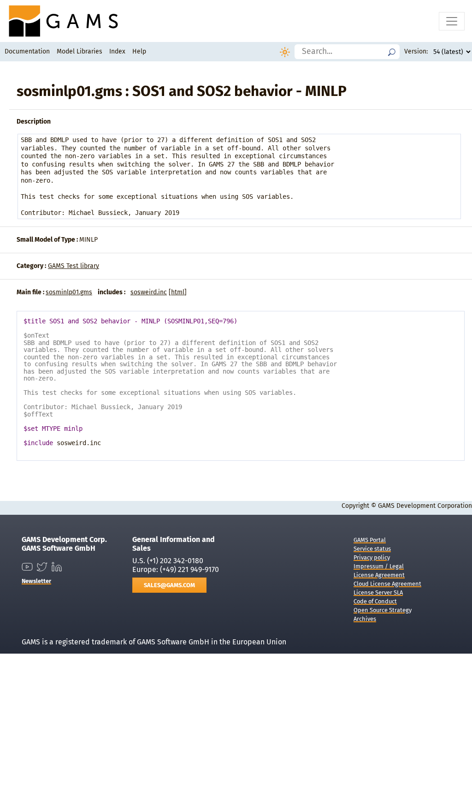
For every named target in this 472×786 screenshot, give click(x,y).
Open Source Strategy (383, 610)
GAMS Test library (73, 266)
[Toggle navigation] (452, 21)
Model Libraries (79, 51)
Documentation (27, 51)
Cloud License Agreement (387, 583)
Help (139, 51)
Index (117, 51)
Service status (372, 548)
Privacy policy (372, 557)
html (177, 292)
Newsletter (36, 581)
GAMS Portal (370, 539)
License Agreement (379, 575)
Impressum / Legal (379, 566)
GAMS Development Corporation (425, 506)
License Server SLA (378, 592)
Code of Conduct (375, 601)
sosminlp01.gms (69, 292)
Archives (365, 618)
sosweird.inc (148, 292)
